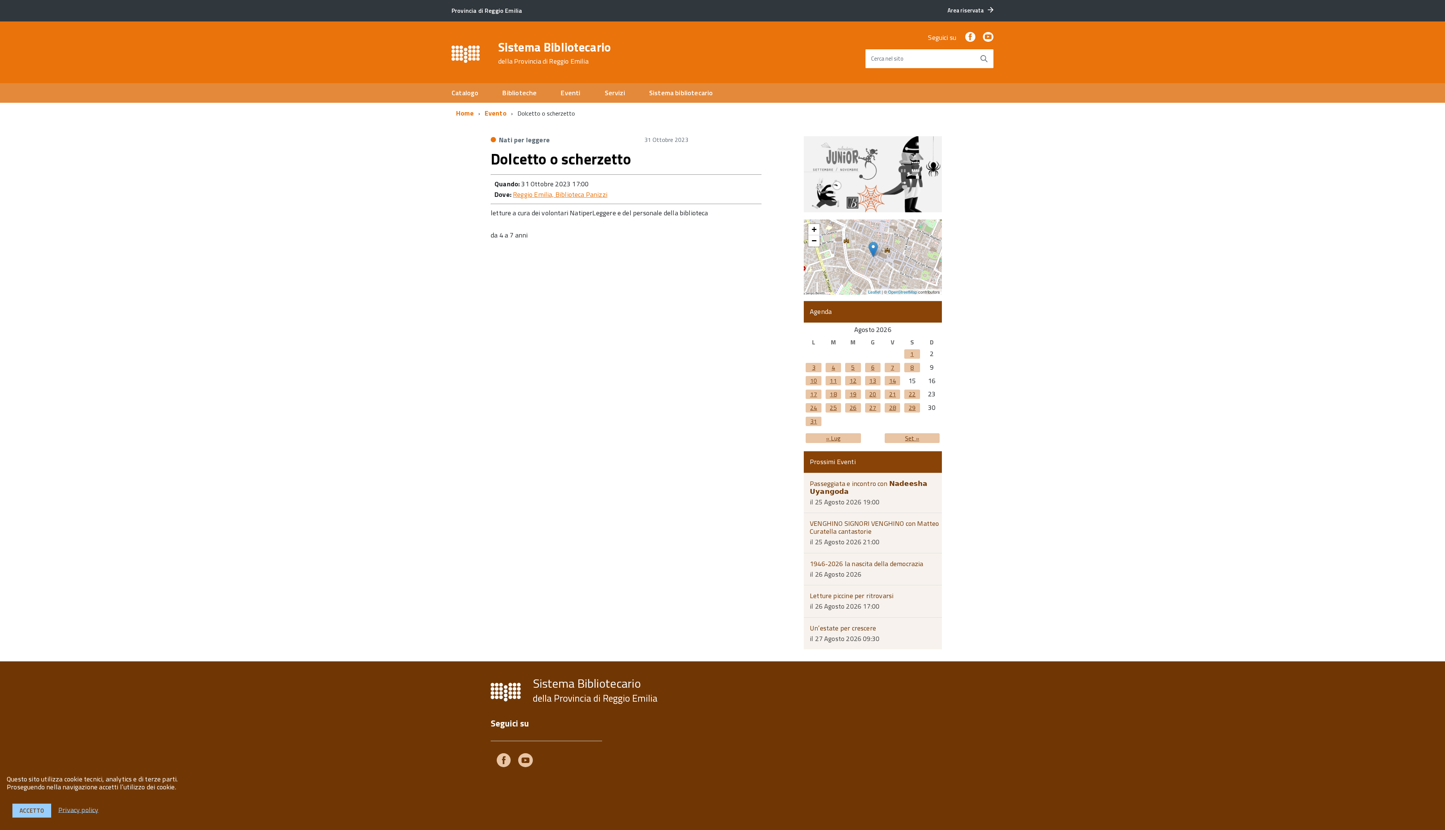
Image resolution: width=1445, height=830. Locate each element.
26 (853, 407)
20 (872, 394)
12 (853, 380)
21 (892, 394)
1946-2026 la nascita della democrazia (866, 564)
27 (872, 407)
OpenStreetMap (902, 292)
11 (833, 380)
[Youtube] (525, 761)
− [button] (814, 240)
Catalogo (465, 93)
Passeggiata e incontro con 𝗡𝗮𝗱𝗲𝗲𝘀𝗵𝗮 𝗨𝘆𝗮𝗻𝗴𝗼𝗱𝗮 (868, 487)
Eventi (570, 93)
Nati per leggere (524, 140)
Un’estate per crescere (843, 628)
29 (912, 407)
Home (465, 113)
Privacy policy (78, 809)
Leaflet (874, 292)
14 (892, 380)
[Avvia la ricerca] (984, 58)
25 (833, 407)
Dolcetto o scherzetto (561, 159)
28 (892, 407)
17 (813, 394)
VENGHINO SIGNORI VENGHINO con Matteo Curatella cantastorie (874, 527)
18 (833, 394)
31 (813, 421)
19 (853, 394)
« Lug (833, 438)
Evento (496, 113)
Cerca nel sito (887, 58)
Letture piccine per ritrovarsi (851, 596)
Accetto (32, 810)
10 (813, 380)
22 (912, 394)
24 (813, 407)
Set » (912, 438)
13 (872, 380)
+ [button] (814, 229)
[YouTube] (988, 37)
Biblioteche (519, 93)
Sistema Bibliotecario (554, 53)
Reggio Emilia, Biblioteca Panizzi (560, 194)
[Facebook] (970, 37)
